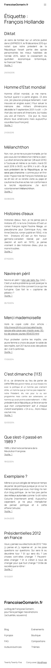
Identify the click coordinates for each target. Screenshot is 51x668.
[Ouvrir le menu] (45, 4)
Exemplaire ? (15, 476)
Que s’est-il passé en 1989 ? (23, 439)
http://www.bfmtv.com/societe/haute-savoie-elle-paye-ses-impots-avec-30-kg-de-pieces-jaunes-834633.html (24, 330)
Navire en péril (17, 273)
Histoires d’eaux (18, 213)
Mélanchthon (16, 147)
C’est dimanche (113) (23, 374)
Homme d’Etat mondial (25, 87)
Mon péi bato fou (30, 280)
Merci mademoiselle (22, 317)
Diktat (9, 33)
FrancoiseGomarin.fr (16, 4)
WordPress (42, 662)
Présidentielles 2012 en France (22, 535)
